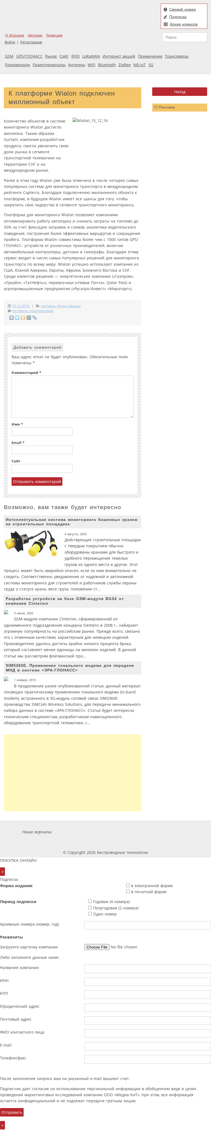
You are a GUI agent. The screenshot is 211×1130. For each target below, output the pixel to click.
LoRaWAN (91, 56)
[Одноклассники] (23, 317)
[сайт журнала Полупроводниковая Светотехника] (91, 842)
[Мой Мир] (29, 317)
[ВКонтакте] (12, 317)
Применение (150, 56)
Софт (64, 56)
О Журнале (14, 35)
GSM (9, 56)
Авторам (35, 35)
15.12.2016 (21, 306)
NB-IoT (139, 64)
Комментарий (26, 372)
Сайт (16, 461)
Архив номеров (184, 24)
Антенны (76, 64)
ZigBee (124, 64)
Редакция (54, 35)
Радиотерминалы (49, 64)
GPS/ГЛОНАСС (29, 56)
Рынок (51, 56)
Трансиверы (176, 56)
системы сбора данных (61, 306)
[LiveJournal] (35, 317)
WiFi (91, 64)
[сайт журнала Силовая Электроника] (71, 831)
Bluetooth (107, 64)
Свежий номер (182, 9)
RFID (75, 56)
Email (18, 442)
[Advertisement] (72, 772)
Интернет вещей (118, 56)
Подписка (178, 17)
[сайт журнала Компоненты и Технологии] (139, 831)
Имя (17, 424)
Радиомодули (17, 64)
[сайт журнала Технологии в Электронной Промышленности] (106, 831)
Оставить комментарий (32, 311)
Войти (10, 42)
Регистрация (31, 42)
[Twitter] (17, 317)
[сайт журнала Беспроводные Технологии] (172, 831)
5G (150, 64)
